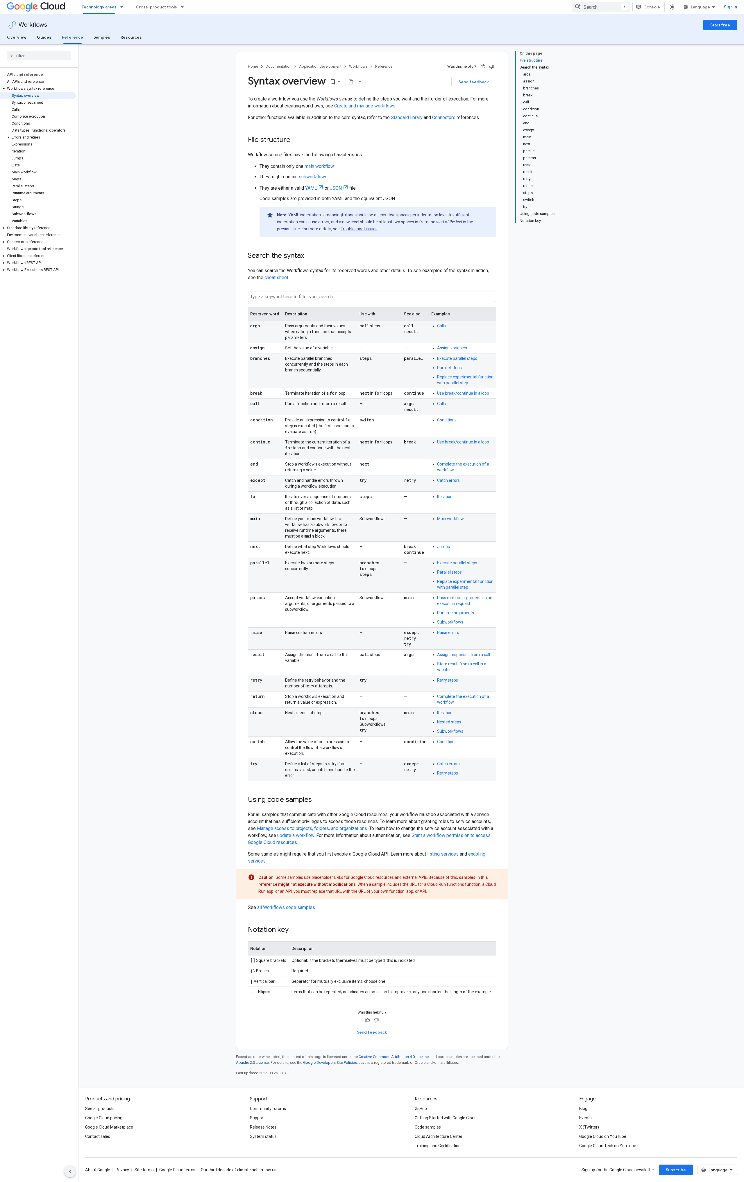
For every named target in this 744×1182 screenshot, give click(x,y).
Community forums (268, 1108)
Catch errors (448, 480)
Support (257, 1117)
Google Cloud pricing (103, 1117)
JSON (336, 188)
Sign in (730, 7)
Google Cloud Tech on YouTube (607, 1145)
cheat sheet (276, 277)
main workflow (319, 166)
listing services (443, 854)
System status (263, 1136)
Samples (102, 37)
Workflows (33, 24)
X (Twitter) (589, 1127)
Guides (44, 37)
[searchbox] (39, 55)
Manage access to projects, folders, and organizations (312, 828)
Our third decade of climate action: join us (238, 1169)
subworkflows (313, 176)
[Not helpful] (491, 66)
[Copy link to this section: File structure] (296, 140)
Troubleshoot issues (359, 229)
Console (651, 7)
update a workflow (295, 835)
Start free (720, 25)
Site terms (144, 1169)
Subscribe (676, 1169)
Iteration (445, 496)
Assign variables (452, 348)
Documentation (278, 66)
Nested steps (449, 722)
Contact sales (97, 1136)
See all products (100, 1108)
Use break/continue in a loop (463, 393)
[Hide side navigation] (70, 1171)
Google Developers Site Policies (330, 1062)
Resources (131, 37)
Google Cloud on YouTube (602, 1136)
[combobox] (601, 7)
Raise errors (448, 632)
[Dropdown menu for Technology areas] (123, 7)
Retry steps (447, 680)
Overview (16, 37)
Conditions (447, 420)
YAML (311, 188)
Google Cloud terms (177, 1169)
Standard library (407, 117)
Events (585, 1117)
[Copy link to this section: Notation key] (294, 930)
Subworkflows (450, 622)
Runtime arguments (455, 612)
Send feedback (474, 82)
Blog (583, 1108)
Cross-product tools (156, 7)
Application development (320, 66)
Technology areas (99, 7)
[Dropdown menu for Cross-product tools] (184, 7)
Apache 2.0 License (252, 1062)
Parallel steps (449, 367)
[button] (38, 88)
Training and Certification (438, 1145)
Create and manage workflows (365, 106)
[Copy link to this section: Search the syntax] (310, 256)
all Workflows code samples (286, 907)
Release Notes (263, 1127)
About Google (97, 1169)
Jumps (443, 546)
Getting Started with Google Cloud (446, 1117)
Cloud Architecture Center (438, 1136)
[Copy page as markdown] (351, 82)
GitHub (421, 1108)
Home (253, 66)
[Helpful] (483, 66)
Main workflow (450, 518)
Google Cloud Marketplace (109, 1127)
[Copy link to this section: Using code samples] (317, 800)
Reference (72, 37)
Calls (441, 326)
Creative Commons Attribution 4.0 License (394, 1057)
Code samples (428, 1127)
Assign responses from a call (463, 654)
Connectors (443, 117)
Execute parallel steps (457, 358)
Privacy (122, 1169)
